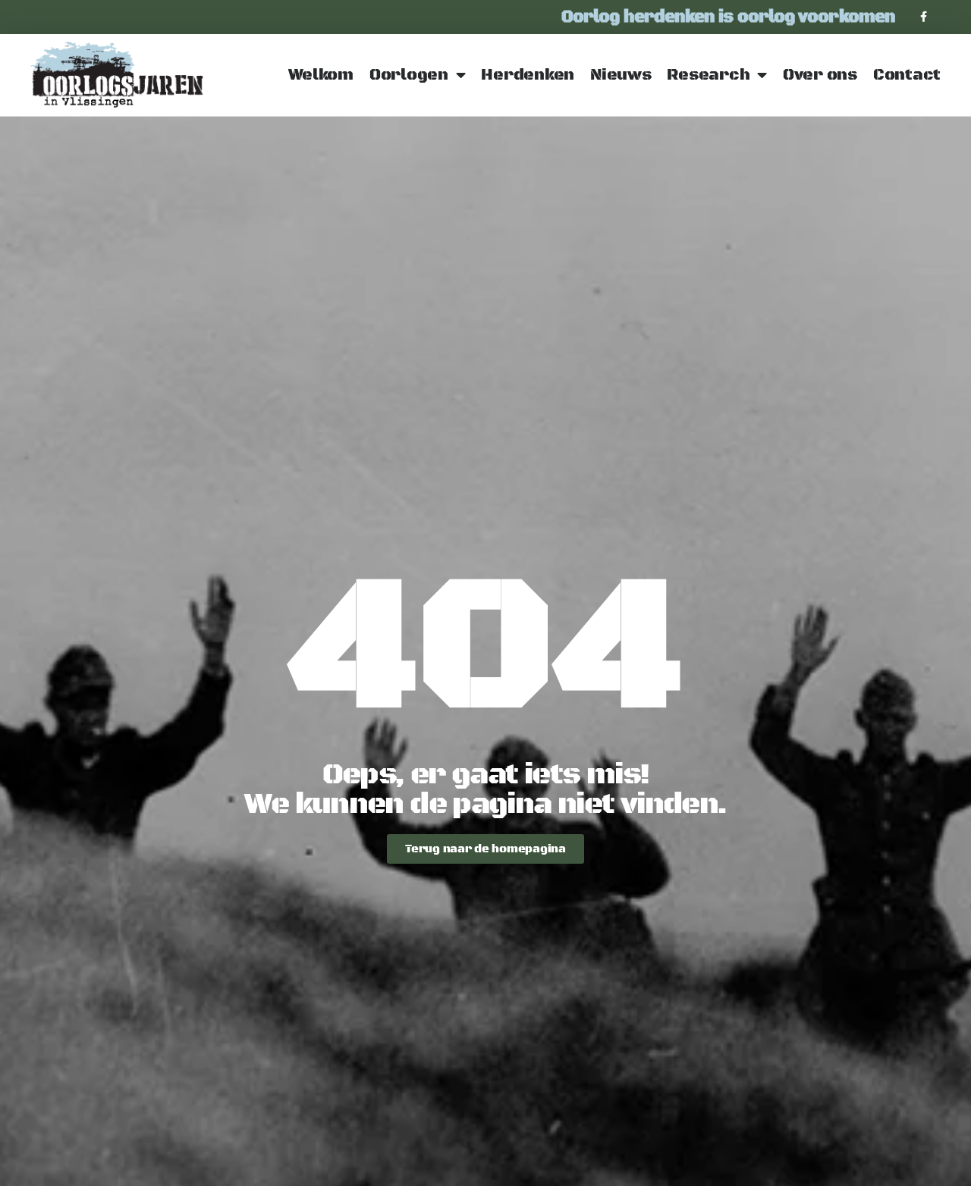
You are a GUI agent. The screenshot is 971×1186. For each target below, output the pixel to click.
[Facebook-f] (924, 17)
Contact (907, 75)
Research (708, 75)
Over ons (820, 75)
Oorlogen (408, 75)
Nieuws (620, 75)
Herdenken (527, 75)
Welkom (321, 75)
